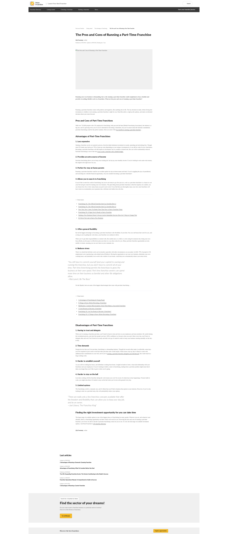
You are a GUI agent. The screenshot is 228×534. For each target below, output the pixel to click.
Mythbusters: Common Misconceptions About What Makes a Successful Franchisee (101, 305)
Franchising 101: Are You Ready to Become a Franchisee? (94, 311)
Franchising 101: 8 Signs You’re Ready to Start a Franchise (95, 212)
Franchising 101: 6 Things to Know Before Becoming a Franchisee (97, 314)
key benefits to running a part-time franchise (128, 130)
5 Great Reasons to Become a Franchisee (89, 308)
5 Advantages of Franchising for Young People (91, 300)
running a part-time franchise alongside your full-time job (123, 353)
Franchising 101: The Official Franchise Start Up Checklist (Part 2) (97, 206)
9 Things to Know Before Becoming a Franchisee (92, 303)
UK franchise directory (99, 424)
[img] (43, 9)
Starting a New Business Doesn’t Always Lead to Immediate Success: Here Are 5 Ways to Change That (107, 215)
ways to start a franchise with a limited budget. (110, 151)
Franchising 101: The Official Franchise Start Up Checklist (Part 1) (97, 203)
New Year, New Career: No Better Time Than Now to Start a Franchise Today (100, 209)
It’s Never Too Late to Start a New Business (90, 218)
